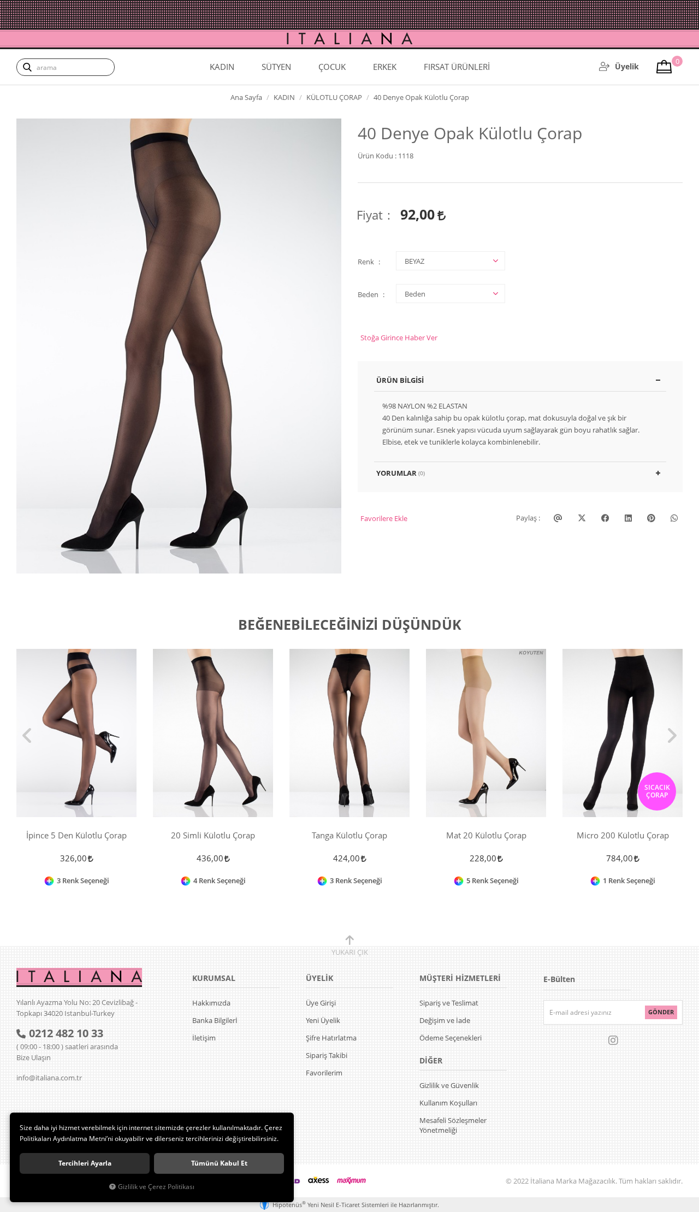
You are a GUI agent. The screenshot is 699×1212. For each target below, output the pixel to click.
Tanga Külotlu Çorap (349, 835)
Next (672, 736)
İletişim (204, 1038)
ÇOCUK (332, 66)
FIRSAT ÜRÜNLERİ (457, 66)
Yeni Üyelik (323, 1020)
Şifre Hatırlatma (331, 1038)
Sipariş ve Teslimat (448, 1003)
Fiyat (370, 214)
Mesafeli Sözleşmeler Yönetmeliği (453, 1125)
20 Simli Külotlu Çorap (213, 835)
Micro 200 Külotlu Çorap (623, 835)
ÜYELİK (319, 978)
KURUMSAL (213, 978)
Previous (27, 736)
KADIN (222, 66)
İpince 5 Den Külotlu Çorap (76, 835)
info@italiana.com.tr (49, 1078)
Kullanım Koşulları (448, 1103)
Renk (366, 262)
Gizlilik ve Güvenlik (449, 1085)
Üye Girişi (321, 1003)
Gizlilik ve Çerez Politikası (156, 1186)
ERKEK (384, 66)
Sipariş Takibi (326, 1055)
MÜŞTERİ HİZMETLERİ (460, 978)
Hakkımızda (211, 1003)
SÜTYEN (276, 66)
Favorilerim (324, 1073)
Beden (368, 294)
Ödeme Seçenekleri (450, 1038)
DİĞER (430, 1060)
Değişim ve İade (444, 1020)
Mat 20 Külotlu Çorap (486, 835)
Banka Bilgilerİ (215, 1020)
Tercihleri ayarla (84, 1163)
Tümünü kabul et (219, 1163)
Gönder (661, 1012)
